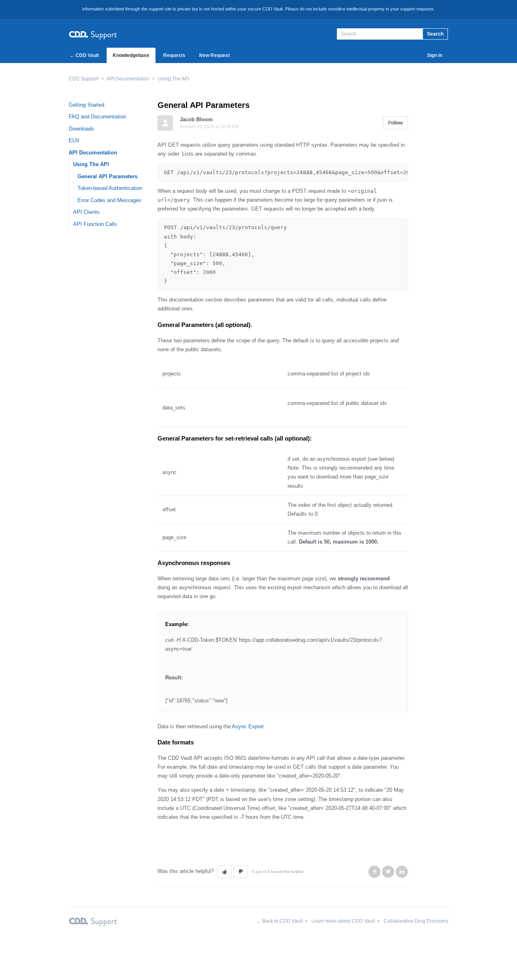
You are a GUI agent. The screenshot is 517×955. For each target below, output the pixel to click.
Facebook (374, 872)
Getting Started (86, 105)
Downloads (81, 129)
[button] (224, 871)
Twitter (388, 872)
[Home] (93, 34)
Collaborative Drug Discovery (416, 921)
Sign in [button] (434, 55)
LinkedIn (402, 872)
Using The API (173, 79)
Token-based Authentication (110, 188)
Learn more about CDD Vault (343, 921)
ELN (74, 140)
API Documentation (128, 79)
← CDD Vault (84, 55)
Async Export (248, 726)
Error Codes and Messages (109, 200)
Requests (174, 55)
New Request (214, 55)
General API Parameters (107, 176)
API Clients (86, 212)
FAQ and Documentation (97, 117)
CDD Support (83, 79)
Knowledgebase (131, 55)
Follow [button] (395, 123)
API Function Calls (95, 224)
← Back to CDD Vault (279, 921)
